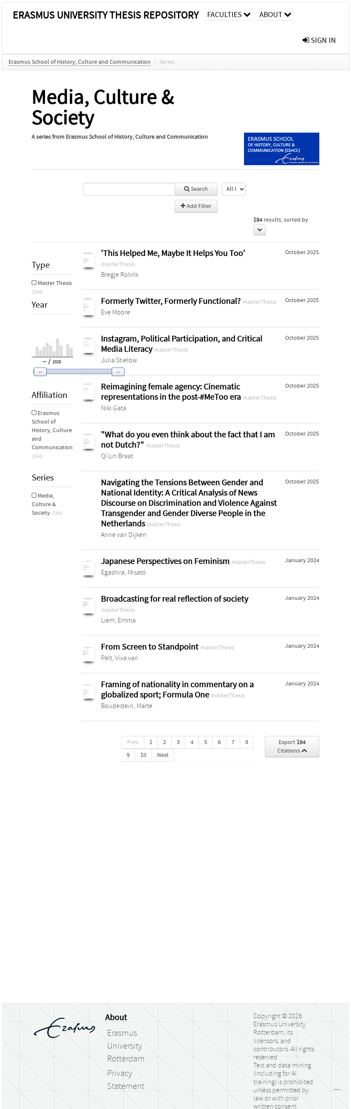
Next (163, 755)
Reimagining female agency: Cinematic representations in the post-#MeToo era (172, 392)
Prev (133, 742)
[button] (73, 371)
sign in (322, 40)
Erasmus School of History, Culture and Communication (80, 62)
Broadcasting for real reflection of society (174, 599)
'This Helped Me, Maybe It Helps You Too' (173, 253)
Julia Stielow (119, 360)
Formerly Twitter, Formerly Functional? (172, 301)
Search (199, 189)
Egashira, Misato (123, 572)
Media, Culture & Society (47, 504)
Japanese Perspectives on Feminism (166, 561)
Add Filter (198, 206)
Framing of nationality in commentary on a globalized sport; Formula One (177, 689)
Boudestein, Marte (126, 706)
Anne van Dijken (123, 535)
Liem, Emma (118, 620)
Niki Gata (113, 408)
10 (143, 755)
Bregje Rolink (119, 275)
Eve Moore (115, 312)
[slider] (76, 371)
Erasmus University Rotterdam (126, 1046)
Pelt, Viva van (119, 658)
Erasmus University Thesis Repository (106, 15)
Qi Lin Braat (117, 456)
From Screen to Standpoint (150, 647)
